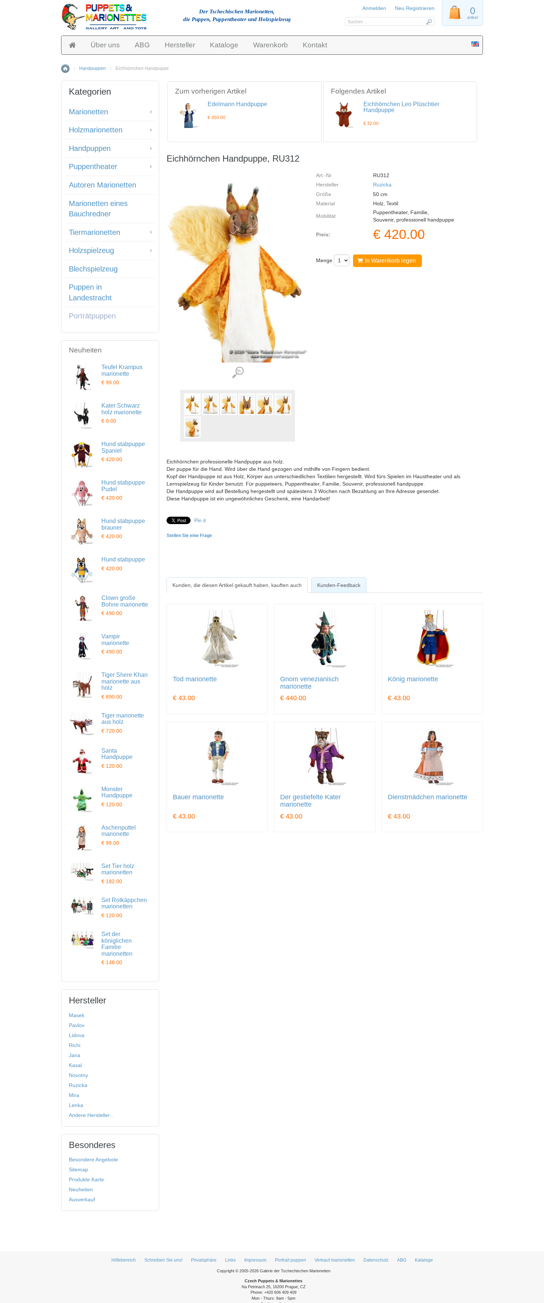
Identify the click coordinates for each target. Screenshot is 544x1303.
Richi (74, 1045)
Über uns (105, 45)
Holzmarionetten (95, 130)
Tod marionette (195, 679)
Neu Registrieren (414, 8)
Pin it (200, 520)
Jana (74, 1055)
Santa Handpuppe (116, 753)
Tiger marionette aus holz (122, 718)
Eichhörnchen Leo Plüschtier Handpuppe (401, 107)
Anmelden (374, 8)
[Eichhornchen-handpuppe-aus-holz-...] (192, 404)
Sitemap (78, 1169)
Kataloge (224, 45)
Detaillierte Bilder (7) (238, 372)
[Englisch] (475, 45)
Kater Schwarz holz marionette (121, 408)
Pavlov (76, 1025)
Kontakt (315, 45)
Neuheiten (81, 1189)
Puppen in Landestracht (90, 292)
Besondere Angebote (93, 1159)
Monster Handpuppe (116, 792)
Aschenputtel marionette (118, 830)
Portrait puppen (290, 1260)
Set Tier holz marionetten (117, 869)
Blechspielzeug (93, 269)
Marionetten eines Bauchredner (98, 208)
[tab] (237, 585)
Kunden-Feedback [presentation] (338, 585)
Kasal (75, 1065)
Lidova (76, 1035)
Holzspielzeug (91, 250)
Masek (76, 1015)
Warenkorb (270, 45)
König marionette (413, 679)
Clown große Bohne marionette (124, 601)
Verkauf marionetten (335, 1260)
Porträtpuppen (92, 316)
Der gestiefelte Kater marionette (310, 801)
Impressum (255, 1260)
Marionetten (88, 112)
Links (230, 1260)
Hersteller (180, 45)
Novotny (78, 1075)
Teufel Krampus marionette (121, 370)
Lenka (76, 1105)
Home (65, 68)
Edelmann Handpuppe (237, 104)
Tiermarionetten (94, 232)
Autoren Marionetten (102, 185)
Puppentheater (93, 166)
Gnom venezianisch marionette (309, 683)
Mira (74, 1095)
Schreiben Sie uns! (163, 1260)
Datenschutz (376, 1260)
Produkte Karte (86, 1179)
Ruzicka (382, 185)
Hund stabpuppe (123, 559)
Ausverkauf (82, 1199)
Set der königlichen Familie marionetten (116, 944)
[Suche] (428, 21)
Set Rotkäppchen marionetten (124, 903)
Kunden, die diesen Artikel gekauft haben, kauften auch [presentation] (237, 585)
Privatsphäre (203, 1260)
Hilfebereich (123, 1260)
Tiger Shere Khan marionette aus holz (124, 681)
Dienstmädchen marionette (427, 797)
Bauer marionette (198, 797)
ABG (142, 45)
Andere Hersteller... (91, 1115)
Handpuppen (92, 68)
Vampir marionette (115, 639)
